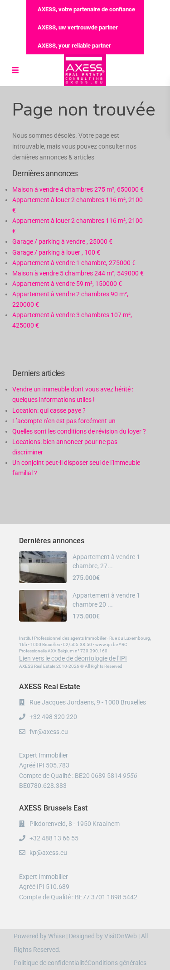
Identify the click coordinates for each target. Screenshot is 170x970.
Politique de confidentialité (50, 962)
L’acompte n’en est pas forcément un (64, 421)
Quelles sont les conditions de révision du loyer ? (79, 431)
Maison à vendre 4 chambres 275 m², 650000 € (78, 189)
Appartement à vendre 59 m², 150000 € (67, 283)
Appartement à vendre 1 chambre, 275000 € (74, 262)
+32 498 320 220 (53, 716)
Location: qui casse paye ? (49, 410)
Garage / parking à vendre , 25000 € (62, 241)
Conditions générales (116, 962)
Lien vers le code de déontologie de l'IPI (73, 658)
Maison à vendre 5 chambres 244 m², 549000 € (78, 273)
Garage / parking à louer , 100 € (56, 252)
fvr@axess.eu (48, 731)
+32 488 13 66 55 (53, 838)
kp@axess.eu (48, 852)
